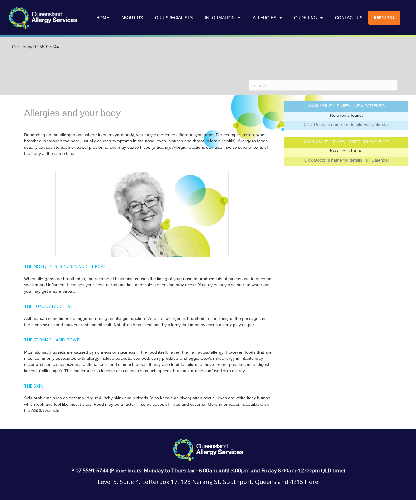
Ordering (305, 17)
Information (220, 17)
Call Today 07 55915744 (35, 46)
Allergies (264, 17)
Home (102, 17)
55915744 (384, 17)
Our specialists (174, 17)
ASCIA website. (46, 410)
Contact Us (348, 17)
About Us (132, 17)
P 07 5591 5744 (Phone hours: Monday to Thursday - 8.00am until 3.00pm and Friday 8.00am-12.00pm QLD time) (208, 470)
